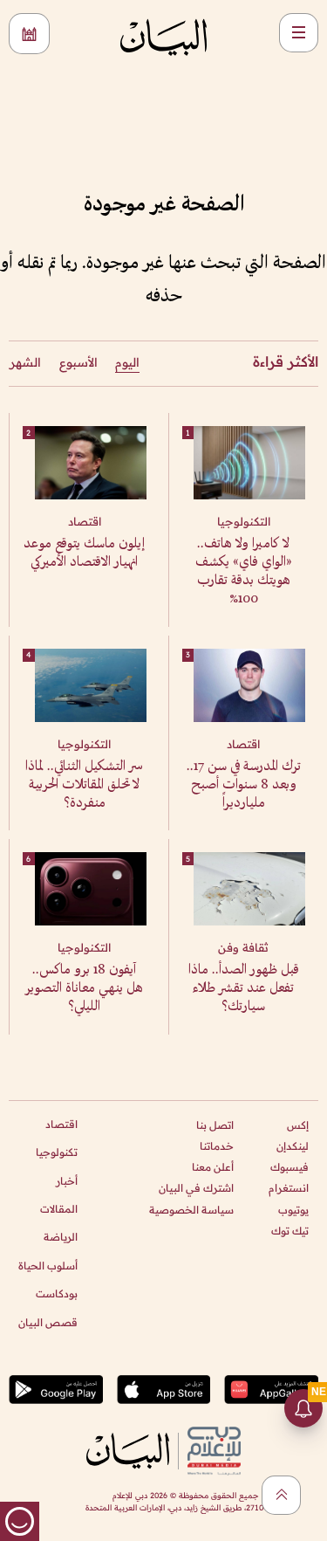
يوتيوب (293, 1209)
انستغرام (289, 1187)
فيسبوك (289, 1166)
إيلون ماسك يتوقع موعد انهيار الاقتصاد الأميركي (84, 553)
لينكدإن (292, 1145)
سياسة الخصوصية (191, 1209)
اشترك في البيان (196, 1187)
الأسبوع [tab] (78, 362)
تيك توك (290, 1230)
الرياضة (61, 1236)
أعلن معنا (213, 1166)
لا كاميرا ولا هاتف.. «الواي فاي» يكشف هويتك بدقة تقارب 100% (243, 572)
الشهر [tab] (25, 362)
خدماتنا (217, 1145)
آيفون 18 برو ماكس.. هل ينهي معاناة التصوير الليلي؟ (84, 988)
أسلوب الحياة (48, 1265)
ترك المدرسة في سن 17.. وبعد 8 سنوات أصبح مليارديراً (244, 785)
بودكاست (57, 1293)
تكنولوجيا (57, 1152)
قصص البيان (48, 1322)
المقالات (59, 1208)
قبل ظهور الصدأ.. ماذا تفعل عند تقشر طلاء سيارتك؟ (243, 988)
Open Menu (298, 33)
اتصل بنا (215, 1125)
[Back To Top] (281, 1495)
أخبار (67, 1180)
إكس (298, 1125)
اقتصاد (61, 1124)
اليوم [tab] (127, 362)
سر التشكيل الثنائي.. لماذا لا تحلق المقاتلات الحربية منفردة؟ (84, 785)
